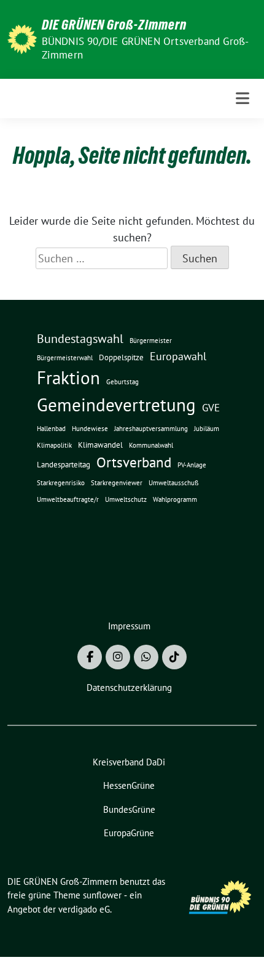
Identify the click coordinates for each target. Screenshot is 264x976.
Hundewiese (90, 428)
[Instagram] (118, 657)
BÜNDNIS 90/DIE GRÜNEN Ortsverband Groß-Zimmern (145, 48)
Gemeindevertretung (116, 404)
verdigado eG (84, 909)
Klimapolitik (54, 445)
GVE (211, 407)
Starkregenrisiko (61, 482)
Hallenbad (51, 428)
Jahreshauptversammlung (151, 428)
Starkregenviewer (116, 482)
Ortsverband (133, 462)
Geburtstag (122, 381)
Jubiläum (206, 428)
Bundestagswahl (80, 339)
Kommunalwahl (151, 445)
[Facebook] (89, 657)
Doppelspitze (121, 357)
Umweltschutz (126, 499)
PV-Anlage (191, 465)
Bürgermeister (151, 340)
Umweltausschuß (174, 482)
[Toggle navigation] (242, 98)
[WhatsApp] (146, 657)
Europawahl (178, 356)
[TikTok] (174, 657)
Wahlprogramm (175, 499)
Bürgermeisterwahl (65, 357)
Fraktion (68, 377)
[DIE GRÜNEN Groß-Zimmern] (22, 38)
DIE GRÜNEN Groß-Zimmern (114, 25)
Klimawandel (100, 445)
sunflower (102, 895)
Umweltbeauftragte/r (68, 499)
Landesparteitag (63, 464)
